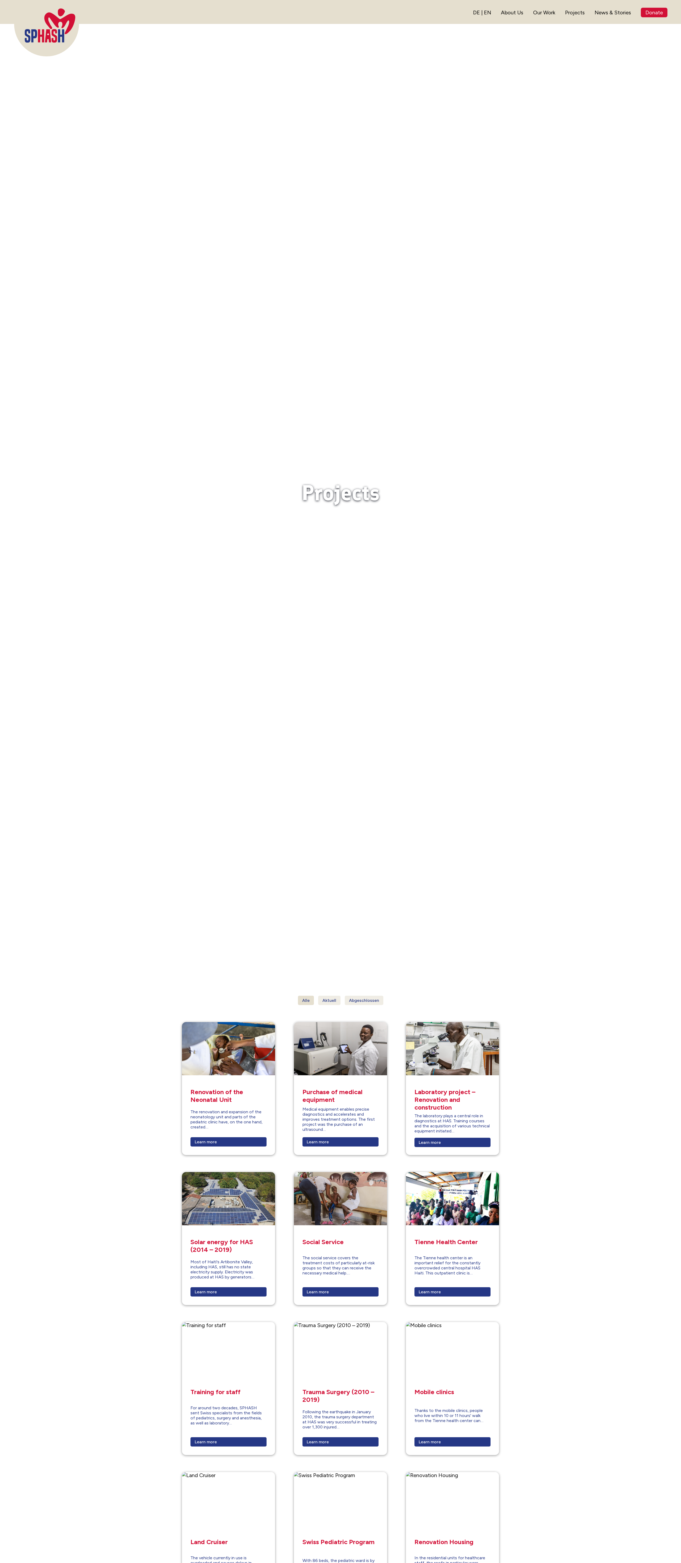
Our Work (544, 12)
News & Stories (613, 12)
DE (476, 12)
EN (487, 12)
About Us (512, 12)
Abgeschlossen (364, 1000)
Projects (575, 12)
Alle (306, 1000)
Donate (654, 12)
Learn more (206, 1141)
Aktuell (329, 1000)
